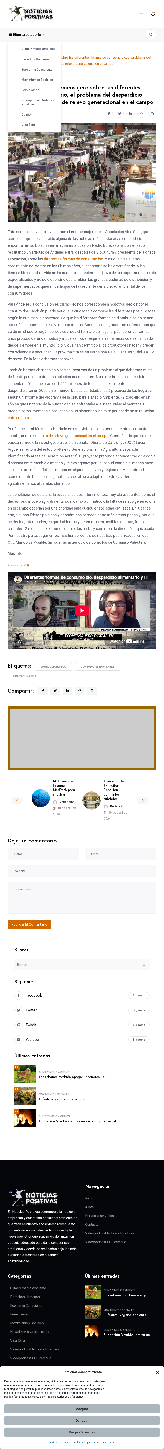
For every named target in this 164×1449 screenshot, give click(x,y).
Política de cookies (61, 1442)
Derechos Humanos (36, 59)
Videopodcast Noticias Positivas (38, 102)
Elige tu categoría (27, 35)
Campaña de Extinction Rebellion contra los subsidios (114, 790)
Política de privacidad (86, 1442)
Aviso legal (107, 1442)
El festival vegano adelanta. (125, 1315)
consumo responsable (97, 666)
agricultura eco (53, 666)
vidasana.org (18, 564)
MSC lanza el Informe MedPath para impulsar (64, 788)
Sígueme (139, 995)
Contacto (91, 1225)
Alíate (89, 1207)
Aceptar (82, 1409)
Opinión (27, 114)
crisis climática (25, 676)
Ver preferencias (82, 1432)
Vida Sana (29, 124)
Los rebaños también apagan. (126, 1295)
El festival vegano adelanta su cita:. (66, 1099)
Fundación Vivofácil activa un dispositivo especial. (78, 1121)
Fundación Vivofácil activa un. (127, 1334)
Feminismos (30, 90)
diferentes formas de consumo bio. (73, 259)
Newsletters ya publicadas (30, 1332)
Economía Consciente (37, 69)
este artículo (18, 417)
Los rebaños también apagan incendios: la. (72, 1076)
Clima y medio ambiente (38, 49)
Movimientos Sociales (37, 79)
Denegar (82, 1421)
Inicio (89, 1198)
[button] (157, 1372)
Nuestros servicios (99, 1216)
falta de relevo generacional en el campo (74, 435)
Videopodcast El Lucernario (105, 1242)
